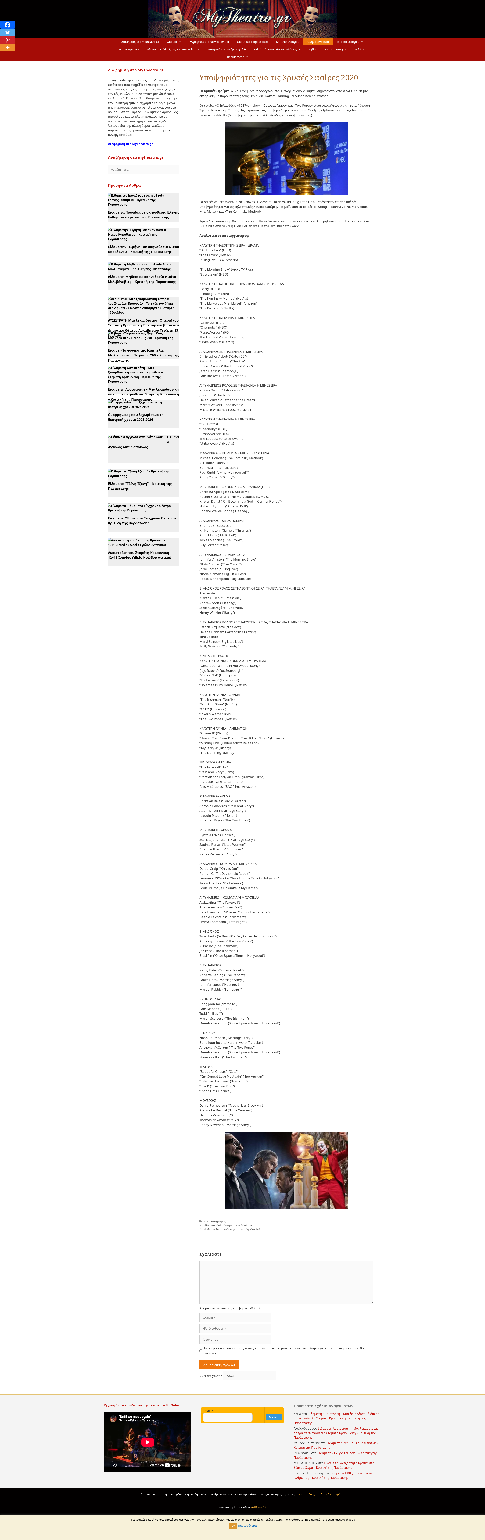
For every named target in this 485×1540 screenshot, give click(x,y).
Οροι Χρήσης (306, 1494)
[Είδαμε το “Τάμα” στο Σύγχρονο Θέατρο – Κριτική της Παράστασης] (141, 510)
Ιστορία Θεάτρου (348, 42)
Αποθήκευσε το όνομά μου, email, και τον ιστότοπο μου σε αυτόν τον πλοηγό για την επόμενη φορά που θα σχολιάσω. (284, 1350)
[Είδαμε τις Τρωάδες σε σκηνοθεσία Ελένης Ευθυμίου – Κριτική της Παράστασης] (141, 204)
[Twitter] (7, 32)
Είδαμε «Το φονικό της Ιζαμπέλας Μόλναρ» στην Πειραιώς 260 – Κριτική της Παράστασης (143, 355)
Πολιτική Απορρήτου (331, 1494)
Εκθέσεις (360, 49)
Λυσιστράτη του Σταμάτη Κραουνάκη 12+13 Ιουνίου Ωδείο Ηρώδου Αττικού (139, 555)
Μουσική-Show (129, 49)
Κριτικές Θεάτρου (287, 42)
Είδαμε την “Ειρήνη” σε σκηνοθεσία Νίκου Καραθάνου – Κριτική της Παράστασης (143, 249)
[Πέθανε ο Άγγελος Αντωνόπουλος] (135, 437)
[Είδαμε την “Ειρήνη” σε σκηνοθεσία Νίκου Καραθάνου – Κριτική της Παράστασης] (141, 239)
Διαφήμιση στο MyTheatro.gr (130, 144)
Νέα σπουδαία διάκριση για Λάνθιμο (228, 1225)
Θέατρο (172, 42)
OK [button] (233, 1525)
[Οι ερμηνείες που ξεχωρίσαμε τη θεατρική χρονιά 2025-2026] (141, 407)
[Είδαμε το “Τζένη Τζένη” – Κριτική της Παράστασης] (141, 476)
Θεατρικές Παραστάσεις (252, 42)
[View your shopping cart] (257, 57)
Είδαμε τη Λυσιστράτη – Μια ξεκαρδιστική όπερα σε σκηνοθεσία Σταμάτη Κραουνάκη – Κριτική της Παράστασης (143, 394)
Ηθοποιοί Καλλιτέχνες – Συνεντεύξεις (171, 49)
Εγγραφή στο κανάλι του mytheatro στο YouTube (141, 1405)
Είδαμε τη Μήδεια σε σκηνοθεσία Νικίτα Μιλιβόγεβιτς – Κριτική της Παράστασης (142, 279)
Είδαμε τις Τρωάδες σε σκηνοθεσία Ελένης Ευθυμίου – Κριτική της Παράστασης (143, 214)
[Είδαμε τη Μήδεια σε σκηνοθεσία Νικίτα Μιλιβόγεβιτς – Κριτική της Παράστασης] (141, 269)
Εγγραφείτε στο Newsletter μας (209, 42)
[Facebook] (7, 25)
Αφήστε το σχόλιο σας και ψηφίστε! (225, 1308)
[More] (7, 47)
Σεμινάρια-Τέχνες (336, 49)
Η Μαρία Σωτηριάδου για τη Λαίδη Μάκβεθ (232, 1229)
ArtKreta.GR (258, 1507)
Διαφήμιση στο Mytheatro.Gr (140, 42)
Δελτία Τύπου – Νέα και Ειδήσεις (275, 49)
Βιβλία (312, 49)
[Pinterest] (7, 40)
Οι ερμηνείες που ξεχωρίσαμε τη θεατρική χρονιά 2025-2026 (136, 417)
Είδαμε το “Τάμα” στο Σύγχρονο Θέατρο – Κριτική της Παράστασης (142, 520)
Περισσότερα (235, 57)
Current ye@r (210, 1375)
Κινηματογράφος (318, 42)
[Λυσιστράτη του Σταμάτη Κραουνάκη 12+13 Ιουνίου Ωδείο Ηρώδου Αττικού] (141, 545)
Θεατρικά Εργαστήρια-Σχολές (227, 49)
